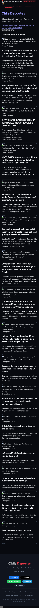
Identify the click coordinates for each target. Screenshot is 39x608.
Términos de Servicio (12, 595)
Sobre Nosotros (10, 592)
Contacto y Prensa (27, 595)
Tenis (10, 28)
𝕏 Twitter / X (25, 577)
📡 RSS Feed (19, 585)
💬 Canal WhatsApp (14, 581)
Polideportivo (17, 28)
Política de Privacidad (25, 592)
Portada (5, 25)
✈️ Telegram (27, 581)
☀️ (3, 4)
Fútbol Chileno (13, 25)
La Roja (22, 25)
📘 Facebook (14, 577)
